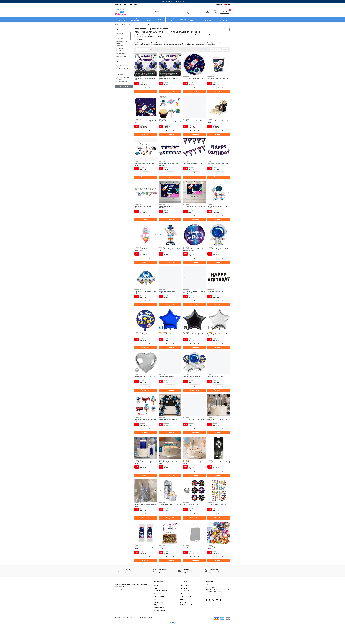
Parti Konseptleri (184, 585)
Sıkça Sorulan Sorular (160, 610)
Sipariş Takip (118, 4)
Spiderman (119, 45)
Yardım (130, 4)
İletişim (135, 4)
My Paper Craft (123, 65)
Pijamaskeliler (120, 48)
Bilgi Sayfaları (158, 581)
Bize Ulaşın (209, 581)
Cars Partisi (119, 38)
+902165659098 (212, 587)
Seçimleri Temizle (123, 86)
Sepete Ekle (146, 92)
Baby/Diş (182, 599)
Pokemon (119, 36)
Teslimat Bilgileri (158, 602)
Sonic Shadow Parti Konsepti (121, 42)
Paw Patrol (119, 33)
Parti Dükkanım (123, 68)
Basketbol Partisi (121, 53)
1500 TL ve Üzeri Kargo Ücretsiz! (172, 1)
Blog (125, 4)
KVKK (155, 599)
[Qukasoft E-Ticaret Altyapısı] (172, 623)
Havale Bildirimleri (159, 607)
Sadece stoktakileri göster (124, 78)
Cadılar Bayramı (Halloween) (188, 605)
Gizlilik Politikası (158, 594)
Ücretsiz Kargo (123, 81)
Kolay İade (157, 605)
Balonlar (182, 594)
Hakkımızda (157, 585)
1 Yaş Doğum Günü (185, 596)
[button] (225, 11)
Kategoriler (184, 581)
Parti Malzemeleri (185, 588)
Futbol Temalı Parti (121, 56)
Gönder (145, 590)
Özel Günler (183, 602)
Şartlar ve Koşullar (159, 596)
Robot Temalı (120, 51)
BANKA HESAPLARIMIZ (160, 591)
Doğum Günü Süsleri (185, 591)
